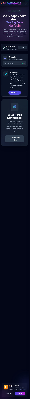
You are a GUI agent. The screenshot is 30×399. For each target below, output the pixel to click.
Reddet (9, 393)
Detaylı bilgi (22, 389)
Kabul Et (20, 393)
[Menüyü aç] (26, 3)
